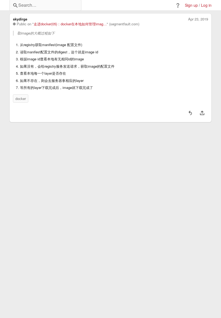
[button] (178, 5)
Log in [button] (206, 5)
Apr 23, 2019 (198, 19)
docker (20, 98)
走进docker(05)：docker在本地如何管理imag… (70, 24)
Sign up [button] (191, 5)
